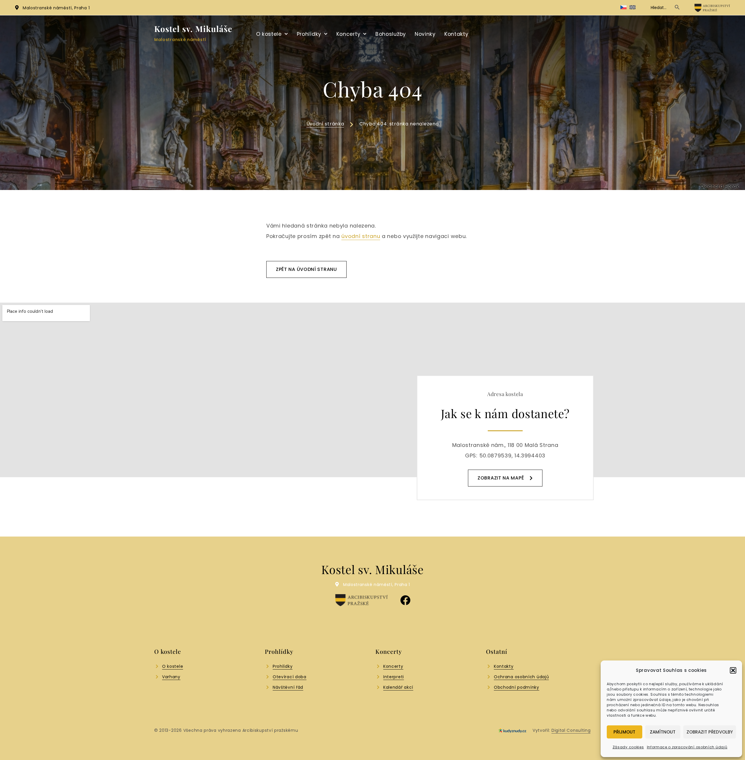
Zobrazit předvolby (710, 732)
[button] (733, 670)
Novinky (425, 34)
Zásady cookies (628, 747)
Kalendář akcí (398, 687)
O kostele (269, 34)
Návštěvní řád (288, 687)
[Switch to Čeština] (623, 7)
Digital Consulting (571, 730)
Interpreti (393, 677)
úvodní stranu (360, 236)
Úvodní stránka (325, 123)
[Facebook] (405, 600)
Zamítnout (662, 732)
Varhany (171, 677)
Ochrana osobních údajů (521, 677)
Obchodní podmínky (516, 687)
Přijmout (624, 732)
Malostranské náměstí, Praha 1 (56, 8)
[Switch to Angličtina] (632, 7)
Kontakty (456, 34)
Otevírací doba (289, 677)
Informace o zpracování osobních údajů (687, 747)
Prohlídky (309, 34)
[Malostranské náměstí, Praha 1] (17, 7)
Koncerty (348, 34)
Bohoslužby (390, 34)
